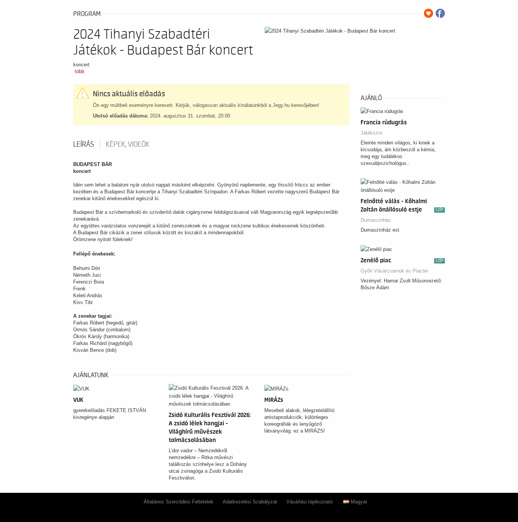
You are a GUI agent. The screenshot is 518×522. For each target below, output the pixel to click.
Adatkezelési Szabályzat (250, 502)
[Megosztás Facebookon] (440, 13)
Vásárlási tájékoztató (309, 502)
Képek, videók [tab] (127, 144)
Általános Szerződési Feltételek (178, 502)
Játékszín (371, 133)
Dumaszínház (376, 220)
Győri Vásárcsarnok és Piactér (394, 271)
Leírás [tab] (83, 144)
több (79, 71)
